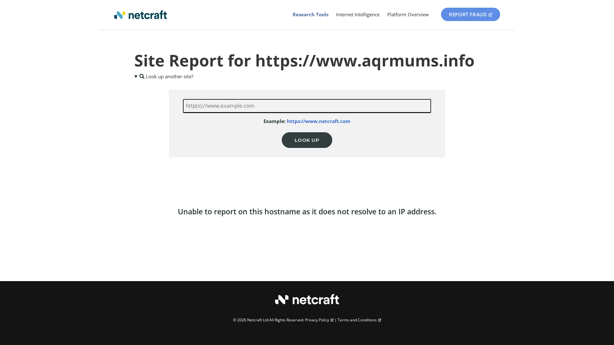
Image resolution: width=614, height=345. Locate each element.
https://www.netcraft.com (318, 121)
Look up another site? (169, 76)
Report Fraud (468, 14)
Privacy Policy (317, 320)
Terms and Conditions (357, 320)
